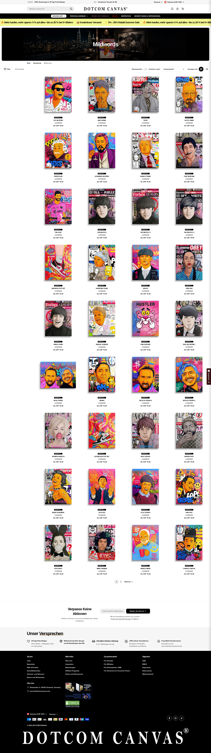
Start (28, 63)
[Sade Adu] (189, 262)
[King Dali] (189, 486)
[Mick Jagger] (145, 430)
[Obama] (102, 374)
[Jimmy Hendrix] (102, 542)
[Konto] (177, 8)
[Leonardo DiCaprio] (102, 150)
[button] (209, 376)
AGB (135, 619)
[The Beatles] (102, 206)
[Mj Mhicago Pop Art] (102, 430)
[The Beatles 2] (189, 206)
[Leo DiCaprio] (58, 94)
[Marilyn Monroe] (58, 486)
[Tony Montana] (189, 150)
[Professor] (58, 150)
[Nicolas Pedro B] (145, 374)
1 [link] (116, 582)
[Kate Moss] (58, 542)
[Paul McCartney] (189, 318)
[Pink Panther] (145, 318)
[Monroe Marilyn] (58, 430)
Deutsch (157, 2)
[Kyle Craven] (145, 486)
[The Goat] (58, 206)
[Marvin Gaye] (189, 430)
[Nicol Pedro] (58, 374)
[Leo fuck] (102, 486)
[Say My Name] (189, 94)
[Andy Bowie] (102, 94)
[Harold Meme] (145, 542)
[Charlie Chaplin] (189, 542)
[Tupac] (145, 94)
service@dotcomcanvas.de (40, 691)
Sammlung (37, 63)
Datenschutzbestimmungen (121, 619)
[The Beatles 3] (145, 206)
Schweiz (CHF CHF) (174, 2)
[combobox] (50, 8)
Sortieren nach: (154, 69)
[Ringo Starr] (58, 318)
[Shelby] (145, 262)
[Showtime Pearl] (102, 262)
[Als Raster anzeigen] (201, 69)
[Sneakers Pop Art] (58, 262)
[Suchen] (71, 8)
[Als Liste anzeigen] (206, 69)
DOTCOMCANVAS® (39, 725)
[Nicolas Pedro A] (189, 374)
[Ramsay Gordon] (102, 318)
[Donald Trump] (145, 150)
